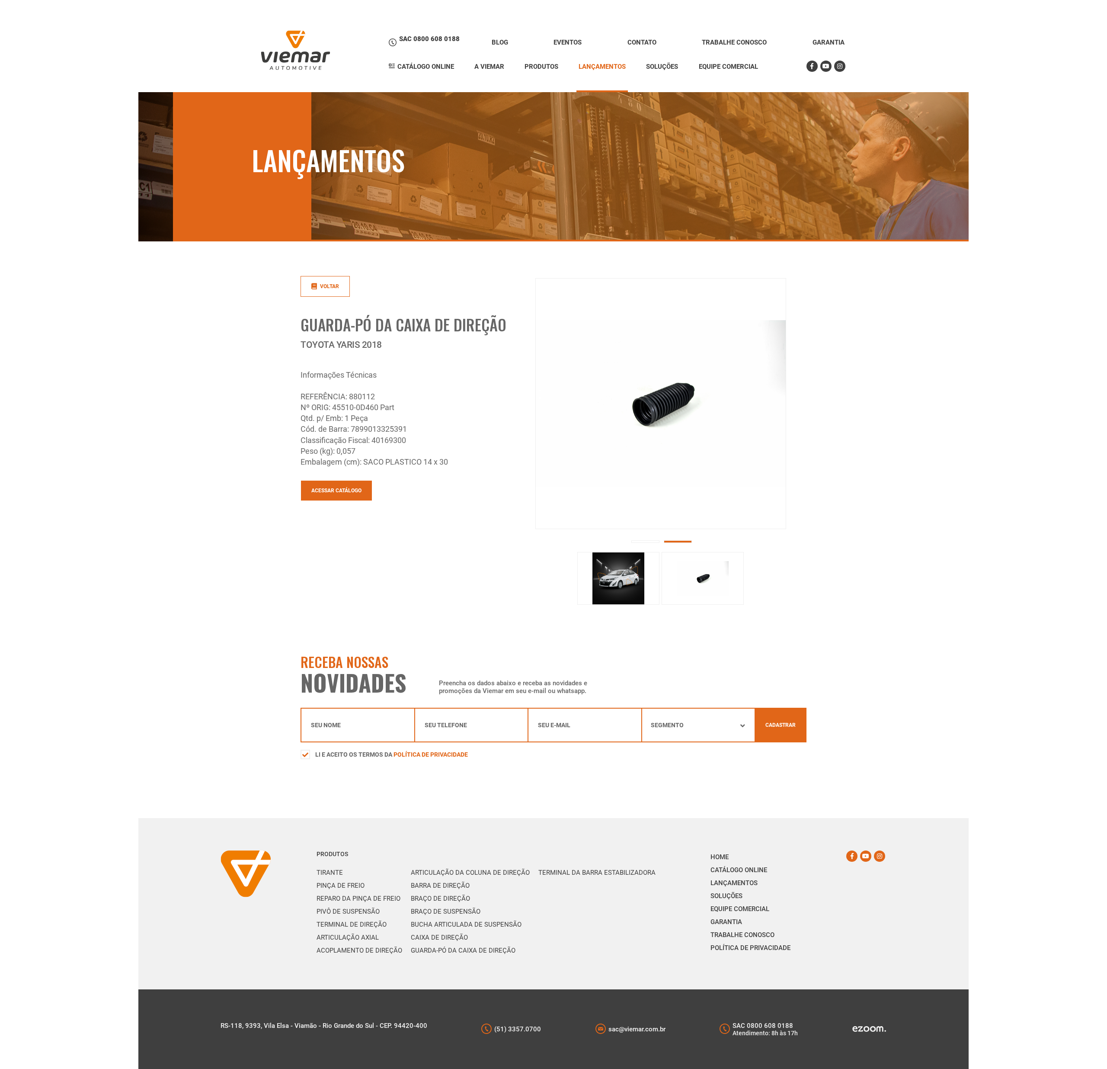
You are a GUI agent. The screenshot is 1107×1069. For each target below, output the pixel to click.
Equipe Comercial (739, 909)
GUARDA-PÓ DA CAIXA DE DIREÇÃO (463, 950)
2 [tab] (678, 541)
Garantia (726, 922)
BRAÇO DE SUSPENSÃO (445, 911)
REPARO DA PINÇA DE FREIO (358, 898)
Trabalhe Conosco (742, 935)
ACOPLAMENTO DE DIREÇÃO (359, 950)
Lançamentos (734, 883)
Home (719, 857)
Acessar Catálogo (336, 491)
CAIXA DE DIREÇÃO (439, 937)
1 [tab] (645, 541)
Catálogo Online (738, 870)
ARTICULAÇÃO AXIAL (348, 937)
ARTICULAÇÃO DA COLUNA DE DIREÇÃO (470, 872)
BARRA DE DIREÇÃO (440, 885)
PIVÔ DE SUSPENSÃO (348, 911)
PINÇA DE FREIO (341, 885)
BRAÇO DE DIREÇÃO (440, 898)
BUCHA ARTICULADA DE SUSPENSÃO (466, 924)
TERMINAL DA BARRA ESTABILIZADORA (597, 872)
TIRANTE (330, 872)
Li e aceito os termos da (391, 754)
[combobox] (698, 725)
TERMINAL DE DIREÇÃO (352, 924)
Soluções (726, 896)
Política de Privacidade (431, 754)
